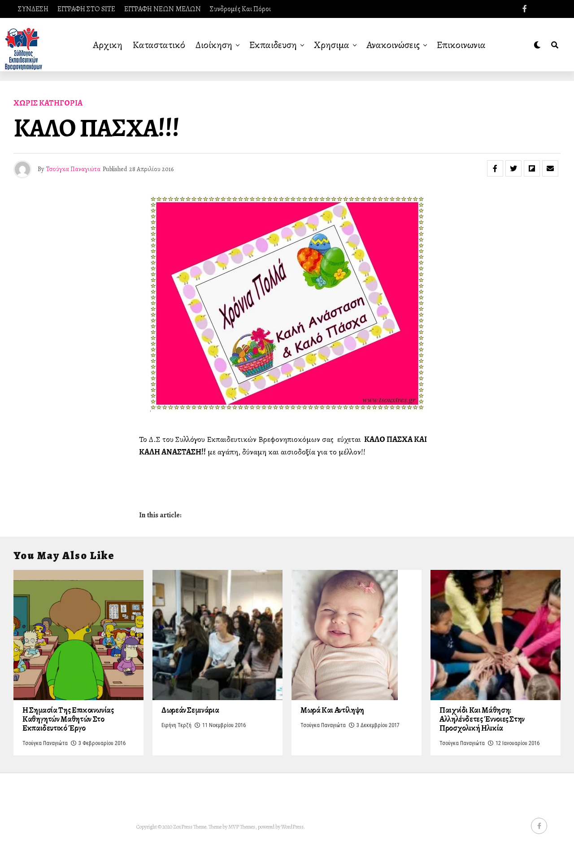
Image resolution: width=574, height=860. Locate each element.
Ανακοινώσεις (393, 45)
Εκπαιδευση (273, 45)
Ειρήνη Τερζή (176, 725)
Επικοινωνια (461, 45)
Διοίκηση (214, 45)
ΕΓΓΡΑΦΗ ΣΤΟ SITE (86, 9)
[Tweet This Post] (513, 168)
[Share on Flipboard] (532, 168)
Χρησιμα (331, 45)
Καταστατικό (159, 45)
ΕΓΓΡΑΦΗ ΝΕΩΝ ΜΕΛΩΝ (162, 9)
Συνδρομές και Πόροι (240, 9)
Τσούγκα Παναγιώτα (73, 169)
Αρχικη (107, 45)
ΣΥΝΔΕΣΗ (33, 9)
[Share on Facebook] (495, 168)
